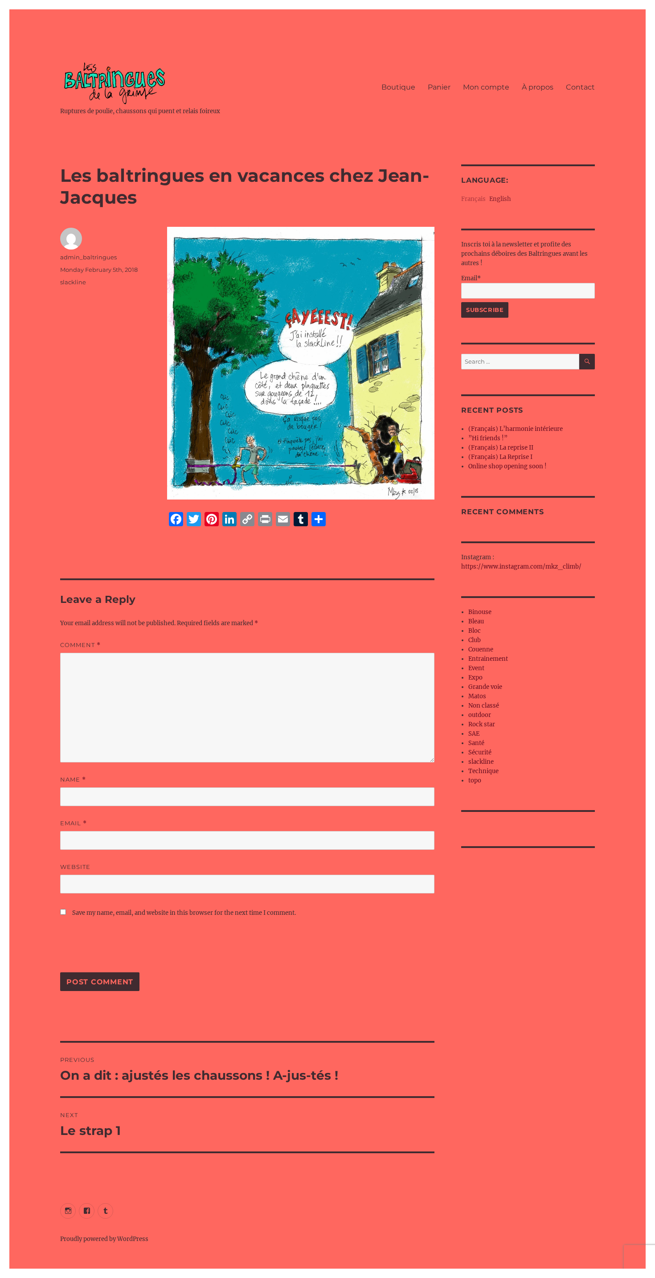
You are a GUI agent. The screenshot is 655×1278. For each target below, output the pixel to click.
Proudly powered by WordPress (104, 1239)
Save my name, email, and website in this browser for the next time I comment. (184, 913)
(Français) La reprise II (500, 447)
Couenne (480, 649)
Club (474, 640)
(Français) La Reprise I (500, 457)
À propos (537, 87)
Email (73, 823)
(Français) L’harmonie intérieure (515, 429)
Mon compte (486, 87)
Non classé (483, 705)
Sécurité (479, 752)
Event (476, 668)
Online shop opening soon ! (507, 466)
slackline (73, 282)
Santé (476, 743)
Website (75, 866)
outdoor (479, 715)
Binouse (479, 612)
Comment (80, 645)
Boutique (398, 87)
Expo (475, 677)
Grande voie (485, 687)
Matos (477, 696)
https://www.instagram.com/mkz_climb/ (521, 566)
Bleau (476, 621)
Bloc (474, 631)
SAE (473, 733)
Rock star (481, 724)
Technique (483, 771)
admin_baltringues (88, 257)
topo (474, 780)
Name (73, 779)
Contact (580, 87)
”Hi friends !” (488, 438)
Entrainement (488, 659)
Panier (439, 87)
